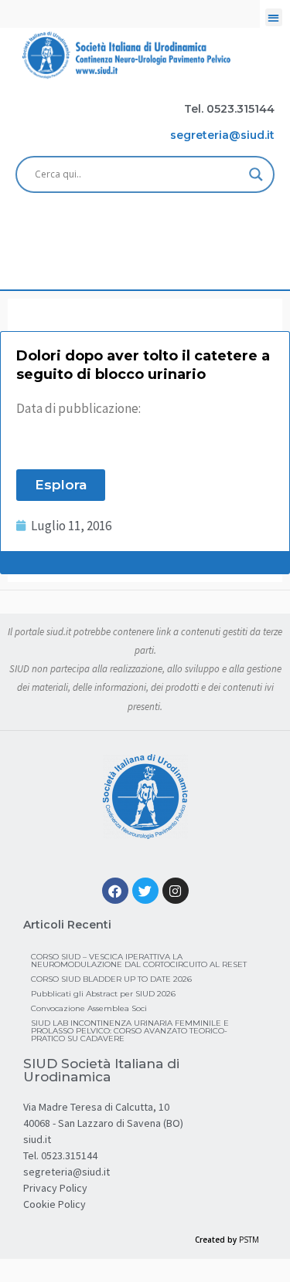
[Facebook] (115, 891)
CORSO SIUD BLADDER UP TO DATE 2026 (111, 979)
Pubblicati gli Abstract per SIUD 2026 (103, 994)
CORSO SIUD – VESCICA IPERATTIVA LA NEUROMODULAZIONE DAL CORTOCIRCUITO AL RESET (139, 960)
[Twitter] (145, 891)
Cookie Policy (54, 1204)
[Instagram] (175, 891)
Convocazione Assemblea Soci (89, 1008)
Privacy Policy (55, 1188)
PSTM (249, 1239)
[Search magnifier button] (256, 174)
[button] (274, 17)
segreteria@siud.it (66, 1172)
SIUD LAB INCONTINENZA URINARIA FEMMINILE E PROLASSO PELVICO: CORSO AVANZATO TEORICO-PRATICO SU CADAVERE (130, 1031)
